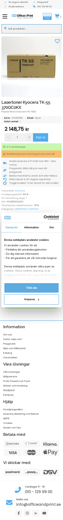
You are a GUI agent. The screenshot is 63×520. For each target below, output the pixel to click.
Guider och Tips (12, 427)
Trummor (33, 208)
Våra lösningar (11, 371)
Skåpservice (10, 376)
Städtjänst (9, 390)
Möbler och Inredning (15, 385)
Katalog (7, 352)
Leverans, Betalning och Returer (21, 413)
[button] (57, 40)
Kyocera (20, 190)
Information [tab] (31, 227)
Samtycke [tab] (11, 227)
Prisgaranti (9, 343)
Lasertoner (21, 208)
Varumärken (10, 357)
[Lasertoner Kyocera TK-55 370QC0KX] (31, 66)
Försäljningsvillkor (13, 409)
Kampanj (8, 394)
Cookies (7, 423)
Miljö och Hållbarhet (14, 348)
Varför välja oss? (12, 339)
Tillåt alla (31, 287)
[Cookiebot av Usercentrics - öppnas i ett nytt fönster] (44, 217)
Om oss (7, 334)
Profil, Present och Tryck (16, 381)
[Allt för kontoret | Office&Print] (22, 16)
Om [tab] (51, 227)
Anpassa (29, 299)
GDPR (6, 418)
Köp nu (40, 137)
